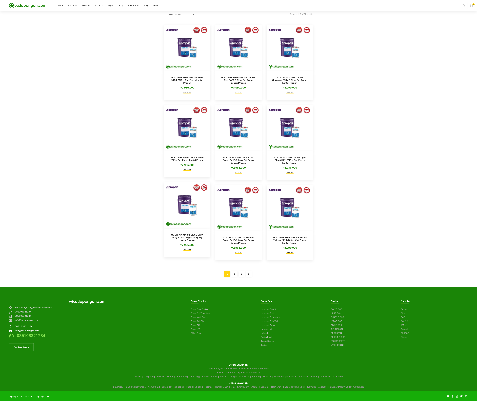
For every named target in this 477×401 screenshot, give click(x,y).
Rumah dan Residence (172, 387)
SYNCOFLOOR (337, 317)
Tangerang (149, 376)
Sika (403, 313)
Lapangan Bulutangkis (270, 317)
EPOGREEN (336, 333)
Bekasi (160, 376)
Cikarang (170, 376)
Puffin (403, 317)
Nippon (404, 337)
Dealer (254, 387)
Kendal (340, 376)
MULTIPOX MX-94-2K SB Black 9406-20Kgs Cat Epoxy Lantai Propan (187, 80)
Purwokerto (327, 376)
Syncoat (404, 329)
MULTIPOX (336, 313)
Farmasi (209, 387)
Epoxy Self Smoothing (200, 313)
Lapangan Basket (268, 309)
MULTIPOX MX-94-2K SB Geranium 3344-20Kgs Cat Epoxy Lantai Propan (289, 80)
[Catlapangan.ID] (27, 5)
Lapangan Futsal (268, 325)
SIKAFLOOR (336, 325)
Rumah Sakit (221, 387)
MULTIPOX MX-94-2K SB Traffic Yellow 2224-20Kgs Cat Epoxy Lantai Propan (290, 240)
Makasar (267, 376)
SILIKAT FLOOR (338, 337)
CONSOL (405, 321)
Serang (223, 376)
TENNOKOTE (337, 329)
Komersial (153, 387)
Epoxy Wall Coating (199, 317)
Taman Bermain (267, 341)
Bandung (256, 376)
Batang (315, 376)
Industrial (118, 387)
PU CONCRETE (338, 341)
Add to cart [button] (187, 92)
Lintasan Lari (266, 329)
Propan (404, 309)
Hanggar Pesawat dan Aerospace (346, 387)
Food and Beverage (135, 387)
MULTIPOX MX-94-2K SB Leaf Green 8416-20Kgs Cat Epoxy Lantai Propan (238, 160)
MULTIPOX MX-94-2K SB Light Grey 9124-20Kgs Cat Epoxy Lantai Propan (187, 237)
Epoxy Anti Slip (197, 321)
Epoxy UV (195, 329)
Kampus (311, 387)
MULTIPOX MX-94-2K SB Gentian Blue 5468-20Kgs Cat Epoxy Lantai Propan (238, 80)
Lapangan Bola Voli (269, 321)
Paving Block (266, 337)
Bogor (214, 376)
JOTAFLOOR (336, 321)
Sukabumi (244, 376)
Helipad (264, 333)
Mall (232, 387)
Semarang (291, 376)
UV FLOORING (337, 345)
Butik (302, 387)
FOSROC (405, 333)
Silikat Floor (196, 333)
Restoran (276, 387)
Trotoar (264, 345)
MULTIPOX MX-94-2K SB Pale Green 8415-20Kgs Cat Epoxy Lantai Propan (238, 240)
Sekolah (322, 387)
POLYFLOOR (336, 309)
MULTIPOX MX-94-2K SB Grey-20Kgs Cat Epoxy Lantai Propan (187, 159)
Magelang (279, 376)
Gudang (199, 387)
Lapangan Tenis (268, 313)
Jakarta (137, 376)
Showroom (243, 387)
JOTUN (404, 325)
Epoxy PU (195, 325)
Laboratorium (290, 387)
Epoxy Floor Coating (199, 309)
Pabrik (189, 387)
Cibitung (194, 376)
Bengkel (264, 387)
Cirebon (205, 376)
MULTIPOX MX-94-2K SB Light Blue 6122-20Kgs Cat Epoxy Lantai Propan (290, 160)
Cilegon (233, 376)
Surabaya (304, 376)
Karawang (182, 376)
